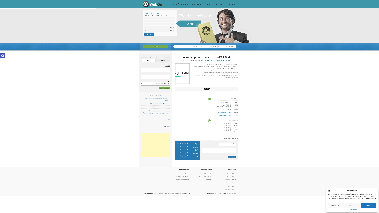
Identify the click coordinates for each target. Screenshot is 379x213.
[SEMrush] (166, 127)
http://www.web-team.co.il (223, 115)
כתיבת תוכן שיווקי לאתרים (183, 180)
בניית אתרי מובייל (231, 176)
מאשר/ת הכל (368, 205)
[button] (2, 55)
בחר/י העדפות (335, 205)
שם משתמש (167, 66)
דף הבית (232, 4)
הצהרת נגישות (218, 194)
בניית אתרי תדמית (210, 60)
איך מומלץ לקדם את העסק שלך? (159, 104)
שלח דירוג (232, 157)
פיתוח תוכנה (209, 180)
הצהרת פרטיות (353, 210)
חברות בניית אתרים (222, 60)
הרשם (148, 61)
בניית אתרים (221, 4)
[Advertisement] (155, 145)
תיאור (233, 149)
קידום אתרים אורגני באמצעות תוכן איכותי (156, 110)
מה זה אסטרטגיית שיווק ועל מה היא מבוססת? (155, 113)
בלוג (230, 194)
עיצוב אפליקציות (208, 183)
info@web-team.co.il (224, 112)
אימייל (168, 74)
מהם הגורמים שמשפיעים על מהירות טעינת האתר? (156, 100)
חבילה (168, 81)
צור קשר (225, 194)
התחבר (163, 61)
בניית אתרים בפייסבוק (230, 189)
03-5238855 (227, 110)
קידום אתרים (208, 4)
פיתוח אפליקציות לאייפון (206, 173)
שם (234, 144)
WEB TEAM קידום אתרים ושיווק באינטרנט (206, 57)
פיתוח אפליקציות (180, 4)
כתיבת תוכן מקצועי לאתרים (183, 176)
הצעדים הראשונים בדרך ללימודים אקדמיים (156, 107)
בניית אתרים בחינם (231, 186)
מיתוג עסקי (187, 173)
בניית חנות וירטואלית (230, 180)
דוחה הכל (352, 205)
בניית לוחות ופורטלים (230, 183)
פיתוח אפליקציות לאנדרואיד (205, 176)
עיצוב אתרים (195, 4)
